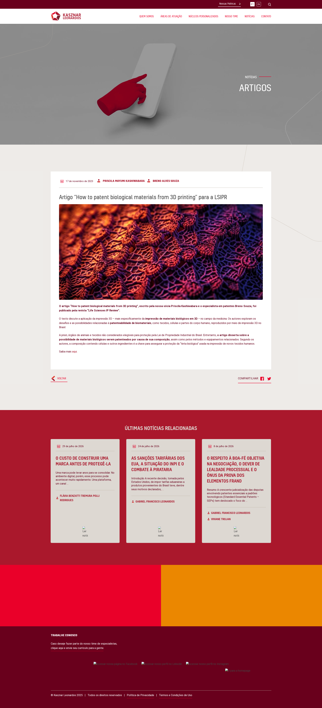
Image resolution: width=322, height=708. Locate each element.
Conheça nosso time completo (237, 578)
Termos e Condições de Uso (175, 695)
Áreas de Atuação (171, 16)
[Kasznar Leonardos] (66, 15)
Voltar (61, 378)
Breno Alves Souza (166, 181)
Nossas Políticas (227, 3)
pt (252, 4)
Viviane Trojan (221, 519)
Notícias (250, 16)
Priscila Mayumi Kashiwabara (124, 181)
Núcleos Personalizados (203, 16)
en (259, 4)
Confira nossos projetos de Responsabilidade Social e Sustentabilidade (73, 578)
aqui (74, 351)
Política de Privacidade (140, 695)
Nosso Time (231, 16)
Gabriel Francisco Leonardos (155, 501)
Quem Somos (146, 16)
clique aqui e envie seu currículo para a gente (77, 648)
